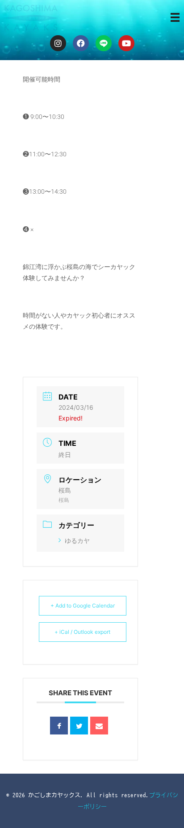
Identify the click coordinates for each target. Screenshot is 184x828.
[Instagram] (58, 43)
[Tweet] (79, 725)
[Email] (99, 725)
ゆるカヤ (77, 540)
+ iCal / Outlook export (82, 631)
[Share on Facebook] (59, 725)
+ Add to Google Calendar (82, 605)
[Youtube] (126, 43)
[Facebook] (81, 43)
